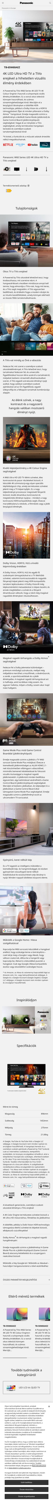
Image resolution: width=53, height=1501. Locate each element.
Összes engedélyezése (26, 1496)
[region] (26, 1452)
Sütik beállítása (26, 1482)
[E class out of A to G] (9, 190)
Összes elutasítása (26, 1489)
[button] (17, 169)
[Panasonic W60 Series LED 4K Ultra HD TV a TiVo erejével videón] (7, 169)
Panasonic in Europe (9, 8)
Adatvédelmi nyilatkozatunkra (20, 1468)
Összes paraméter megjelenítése (20, 1279)
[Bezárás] (49, 1406)
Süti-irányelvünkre (39, 1465)
